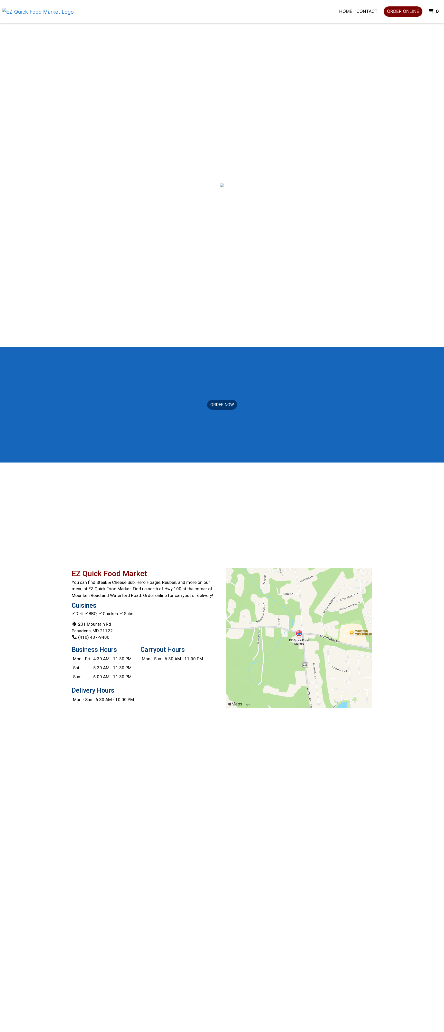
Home (345, 11)
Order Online (403, 11)
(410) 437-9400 (93, 637)
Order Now (222, 404)
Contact (366, 11)
